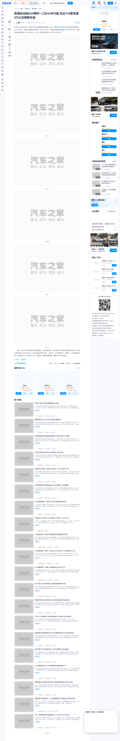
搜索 (70, 3)
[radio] (23, 390)
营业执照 (100, 335)
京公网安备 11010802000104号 (100, 316)
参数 (63, 27)
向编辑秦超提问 (21, 363)
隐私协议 (94, 335)
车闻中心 (27, 8)
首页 (21, 8)
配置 (25, 393)
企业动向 (23, 359)
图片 (31, 393)
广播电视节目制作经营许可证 (100, 323)
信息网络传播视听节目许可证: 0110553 (102, 321)
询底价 (18, 393)
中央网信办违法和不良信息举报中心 (102, 328)
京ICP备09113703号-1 (98, 318)
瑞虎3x (59, 27)
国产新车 (34, 8)
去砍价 (114, 265)
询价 (66, 27)
